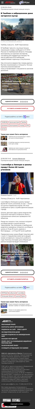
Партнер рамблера (26, 400)
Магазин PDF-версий (9, 339)
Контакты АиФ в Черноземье (12, 327)
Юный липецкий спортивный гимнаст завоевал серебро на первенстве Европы (20, 304)
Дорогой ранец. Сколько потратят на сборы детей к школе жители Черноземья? (16, 254)
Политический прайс (9, 345)
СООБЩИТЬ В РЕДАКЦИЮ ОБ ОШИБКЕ (14, 348)
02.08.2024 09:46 (6, 7)
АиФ (14, 195)
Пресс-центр (22, 329)
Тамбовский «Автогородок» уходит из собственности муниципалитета (19, 148)
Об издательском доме (10, 332)
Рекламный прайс (8, 324)
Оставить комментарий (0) (17, 108)
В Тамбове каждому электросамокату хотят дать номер (16, 83)
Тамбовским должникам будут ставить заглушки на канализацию (19, 137)
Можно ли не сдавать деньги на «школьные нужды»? (17, 310)
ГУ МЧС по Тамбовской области (11, 41)
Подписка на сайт (8, 329)
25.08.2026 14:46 (6, 158)
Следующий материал (16, 404)
